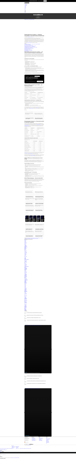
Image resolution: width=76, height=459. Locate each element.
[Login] (25, 10)
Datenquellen (40, 439)
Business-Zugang (40, 440)
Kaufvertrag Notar (37, 107)
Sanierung (36, 238)
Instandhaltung (29, 238)
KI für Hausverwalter (33, 438)
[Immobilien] (26, 3)
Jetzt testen (38, 17)
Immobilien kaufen (26, 238)
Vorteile (37, 238)
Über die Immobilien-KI (48, 438)
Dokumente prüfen (33, 440)
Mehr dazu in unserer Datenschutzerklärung (15, 457)
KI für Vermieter (33, 439)
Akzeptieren (4, 458)
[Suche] (25, 11)
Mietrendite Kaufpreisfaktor (30, 153)
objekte (34, 238)
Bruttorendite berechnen (39, 124)
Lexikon (31, 238)
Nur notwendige (1, 458)
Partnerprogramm (47, 442)
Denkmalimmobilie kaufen (29, 42)
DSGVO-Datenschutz (41, 438)
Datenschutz (47, 440)
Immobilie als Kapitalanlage (32, 155)
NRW (32, 238)
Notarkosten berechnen (31, 108)
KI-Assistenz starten (48, 439)
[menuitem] (38, 4)
